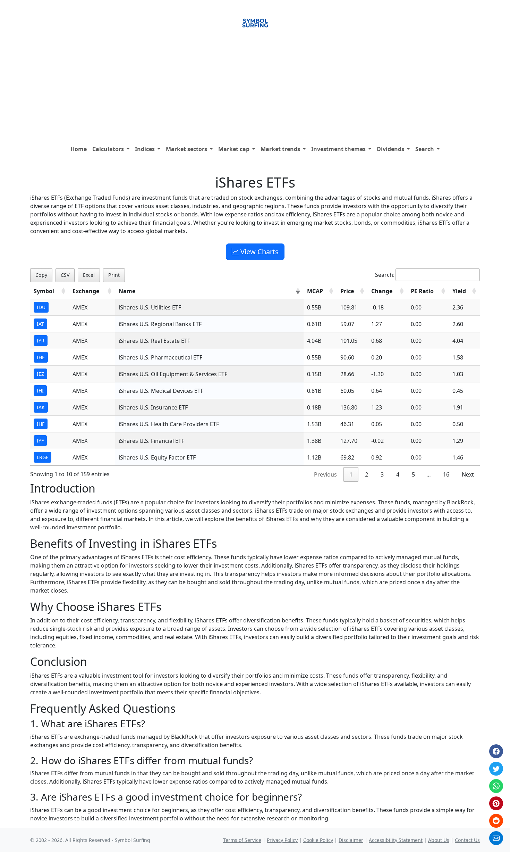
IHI (40, 390)
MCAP (315, 291)
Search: (384, 275)
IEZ (40, 374)
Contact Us (467, 840)
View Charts (259, 251)
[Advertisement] (255, 90)
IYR (40, 340)
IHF (40, 424)
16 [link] (446, 474)
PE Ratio (422, 291)
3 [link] (382, 474)
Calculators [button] (108, 149)
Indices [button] (145, 149)
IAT (40, 324)
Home (78, 149)
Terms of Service (242, 840)
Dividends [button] (391, 149)
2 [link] (366, 474)
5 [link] (413, 474)
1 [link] (350, 474)
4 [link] (397, 474)
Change (381, 291)
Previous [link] (325, 474)
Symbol (44, 291)
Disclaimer (351, 840)
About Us (438, 840)
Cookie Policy (318, 840)
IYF (40, 440)
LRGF (42, 457)
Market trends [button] (281, 149)
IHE (41, 357)
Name (127, 291)
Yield (459, 291)
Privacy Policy (282, 840)
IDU (41, 307)
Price (347, 291)
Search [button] (425, 149)
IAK (41, 407)
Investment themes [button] (339, 149)
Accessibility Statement (396, 840)
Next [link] (468, 474)
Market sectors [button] (187, 149)
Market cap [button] (234, 149)
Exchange (86, 291)
